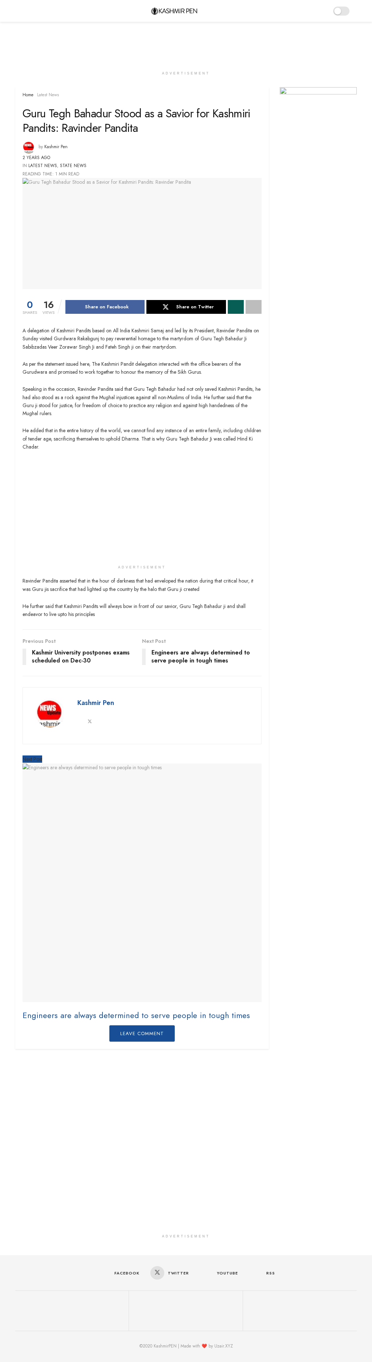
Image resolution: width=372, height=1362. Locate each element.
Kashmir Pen (56, 146)
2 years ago (36, 157)
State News (73, 165)
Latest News (48, 95)
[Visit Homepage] (174, 10)
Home (28, 95)
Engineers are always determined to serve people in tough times (137, 1015)
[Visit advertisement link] (318, 112)
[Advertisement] (186, 43)
